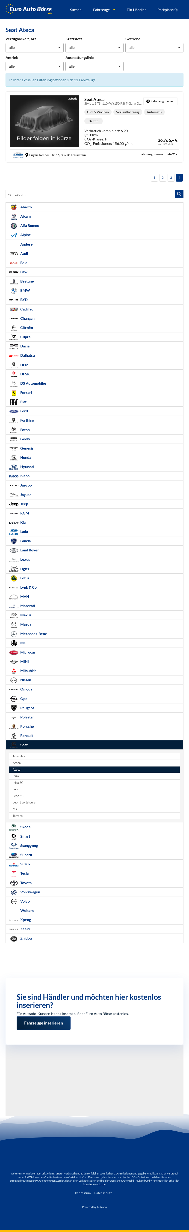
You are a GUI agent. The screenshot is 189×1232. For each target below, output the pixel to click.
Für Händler (136, 9)
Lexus (25, 559)
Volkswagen (30, 892)
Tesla (24, 873)
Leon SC (18, 796)
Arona (17, 763)
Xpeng (25, 919)
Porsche (27, 726)
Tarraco (18, 816)
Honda (25, 457)
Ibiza (16, 776)
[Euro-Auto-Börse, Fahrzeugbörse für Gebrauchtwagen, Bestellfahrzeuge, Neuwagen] (29, 9)
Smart (25, 836)
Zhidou (26, 938)
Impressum (83, 1193)
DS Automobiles (33, 383)
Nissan (25, 680)
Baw (23, 272)
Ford (24, 411)
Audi (24, 253)
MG (23, 643)
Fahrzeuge (101, 9)
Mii (15, 809)
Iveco (25, 476)
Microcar (27, 652)
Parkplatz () (167, 9)
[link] (160, 101)
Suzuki (25, 864)
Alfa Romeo (29, 225)
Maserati (27, 605)
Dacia (25, 346)
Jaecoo (26, 485)
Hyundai (27, 466)
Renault (26, 735)
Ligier (25, 568)
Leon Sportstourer (25, 802)
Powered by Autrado (94, 1207)
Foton (25, 429)
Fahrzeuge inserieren (43, 1021)
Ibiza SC (18, 783)
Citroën (26, 327)
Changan (27, 318)
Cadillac (26, 309)
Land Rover (29, 550)
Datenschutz (103, 1193)
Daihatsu (27, 355)
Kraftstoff (73, 39)
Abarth (26, 207)
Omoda (26, 689)
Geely (25, 439)
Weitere (27, 910)
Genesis (26, 448)
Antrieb (12, 57)
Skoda (25, 826)
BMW (25, 290)
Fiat (23, 401)
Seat (24, 744)
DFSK (25, 374)
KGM (24, 513)
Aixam (25, 216)
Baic (23, 262)
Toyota (26, 882)
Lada (24, 531)
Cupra (25, 337)
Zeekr (25, 929)
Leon (16, 789)
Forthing (27, 420)
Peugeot (27, 708)
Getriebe (132, 39)
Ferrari (26, 392)
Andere (26, 244)
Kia (23, 522)
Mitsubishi (28, 670)
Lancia (25, 540)
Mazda (25, 624)
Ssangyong (29, 845)
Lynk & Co (28, 587)
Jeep (24, 504)
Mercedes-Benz (33, 633)
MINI (24, 661)
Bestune (27, 281)
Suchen (76, 9)
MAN (24, 596)
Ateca (17, 769)
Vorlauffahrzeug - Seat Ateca (94, 127)
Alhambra (19, 756)
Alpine (25, 234)
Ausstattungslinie (79, 57)
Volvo (25, 901)
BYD (24, 299)
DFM (24, 364)
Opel (24, 698)
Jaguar (25, 494)
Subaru (26, 854)
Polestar (27, 717)
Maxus (25, 615)
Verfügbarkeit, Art (21, 39)
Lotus (24, 578)
